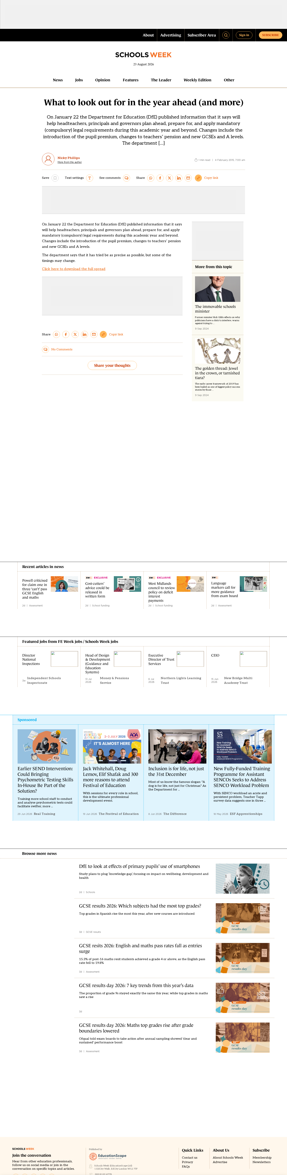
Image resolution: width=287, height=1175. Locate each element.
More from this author (70, 162)
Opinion (102, 80)
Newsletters (262, 1162)
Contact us (189, 1158)
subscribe (270, 35)
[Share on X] (169, 178)
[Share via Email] (188, 178)
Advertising (170, 35)
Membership (262, 1158)
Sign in (244, 35)
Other (229, 80)
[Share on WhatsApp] (150, 178)
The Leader (161, 80)
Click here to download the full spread (73, 269)
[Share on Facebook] (160, 178)
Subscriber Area (202, 35)
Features (130, 80)
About (148, 35)
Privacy (187, 1162)
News (58, 80)
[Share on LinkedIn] (178, 178)
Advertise (220, 1162)
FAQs (186, 1167)
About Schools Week (228, 1158)
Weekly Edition (197, 80)
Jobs (79, 80)
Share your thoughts (112, 365)
